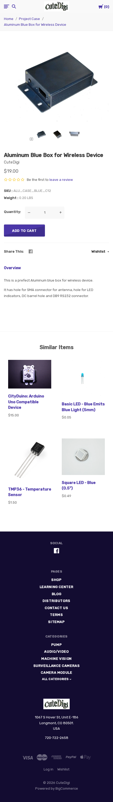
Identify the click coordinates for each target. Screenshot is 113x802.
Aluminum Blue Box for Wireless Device (35, 25)
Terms (56, 615)
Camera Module (56, 673)
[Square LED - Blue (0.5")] (83, 457)
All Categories (56, 679)
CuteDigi (11, 162)
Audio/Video (56, 651)
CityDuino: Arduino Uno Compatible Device (26, 402)
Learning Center (57, 587)
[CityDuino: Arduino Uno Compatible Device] (29, 375)
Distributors (56, 601)
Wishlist (98, 251)
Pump (56, 645)
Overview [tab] (12, 268)
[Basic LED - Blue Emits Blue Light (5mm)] (83, 379)
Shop (56, 580)
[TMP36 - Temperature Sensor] (29, 460)
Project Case (29, 19)
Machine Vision (56, 659)
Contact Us (56, 608)
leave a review (61, 180)
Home (8, 19)
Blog (56, 594)
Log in (48, 769)
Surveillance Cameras (56, 666)
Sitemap (56, 622)
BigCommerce (66, 788)
